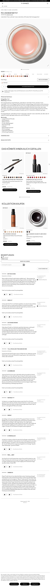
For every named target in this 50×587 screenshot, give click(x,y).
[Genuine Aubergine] (8, 177)
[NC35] (13, 232)
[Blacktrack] (27, 232)
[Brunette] (4, 177)
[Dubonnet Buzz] (40, 177)
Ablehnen (25, 584)
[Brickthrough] (45, 177)
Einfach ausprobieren (43, 79)
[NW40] (21, 232)
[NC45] (19, 232)
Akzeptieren (35, 584)
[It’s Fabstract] (3, 76)
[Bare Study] (19, 76)
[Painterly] (23, 76)
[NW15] (9, 232)
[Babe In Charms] (7, 76)
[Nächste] (22, 177)
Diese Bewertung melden (18, 294)
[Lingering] (13, 177)
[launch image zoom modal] (48, 66)
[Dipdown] (29, 232)
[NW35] (17, 232)
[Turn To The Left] (30, 177)
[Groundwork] (21, 76)
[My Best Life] (36, 177)
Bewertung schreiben (25, 261)
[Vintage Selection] (13, 76)
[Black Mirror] (25, 76)
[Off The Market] (38, 177)
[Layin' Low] (17, 76)
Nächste (25, 502)
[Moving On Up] (42, 177)
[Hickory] (10, 177)
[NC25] (11, 232)
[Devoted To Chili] (28, 177)
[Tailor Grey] (11, 76)
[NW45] (5, 232)
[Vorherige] (2, 177)
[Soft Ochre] (15, 76)
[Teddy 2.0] (34, 177)
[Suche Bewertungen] (24, 265)
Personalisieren (14, 584)
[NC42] (15, 232)
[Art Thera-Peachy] (9, 76)
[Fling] (6, 177)
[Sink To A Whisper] (29, 76)
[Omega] (15, 177)
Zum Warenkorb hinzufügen (28, 86)
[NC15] (7, 232)
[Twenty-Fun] (32, 177)
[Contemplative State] (1, 76)
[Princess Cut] (5, 76)
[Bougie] (27, 76)
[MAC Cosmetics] (25, 3)
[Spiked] (21, 177)
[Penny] (19, 177)
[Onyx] (17, 177)
